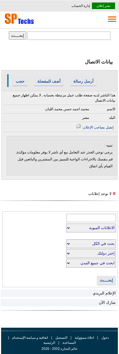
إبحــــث (106, 280)
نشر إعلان (103, 6)
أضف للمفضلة (49, 81)
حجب (20, 81)
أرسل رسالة (83, 81)
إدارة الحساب (80, 6)
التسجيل (61, 338)
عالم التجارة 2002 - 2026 (59, 349)
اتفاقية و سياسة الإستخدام (29, 338)
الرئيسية (49, 343)
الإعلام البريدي (104, 293)
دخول (105, 338)
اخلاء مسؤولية (84, 338)
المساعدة (69, 343)
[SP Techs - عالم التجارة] (18, 24)
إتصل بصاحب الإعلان (98, 127)
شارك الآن (107, 302)
